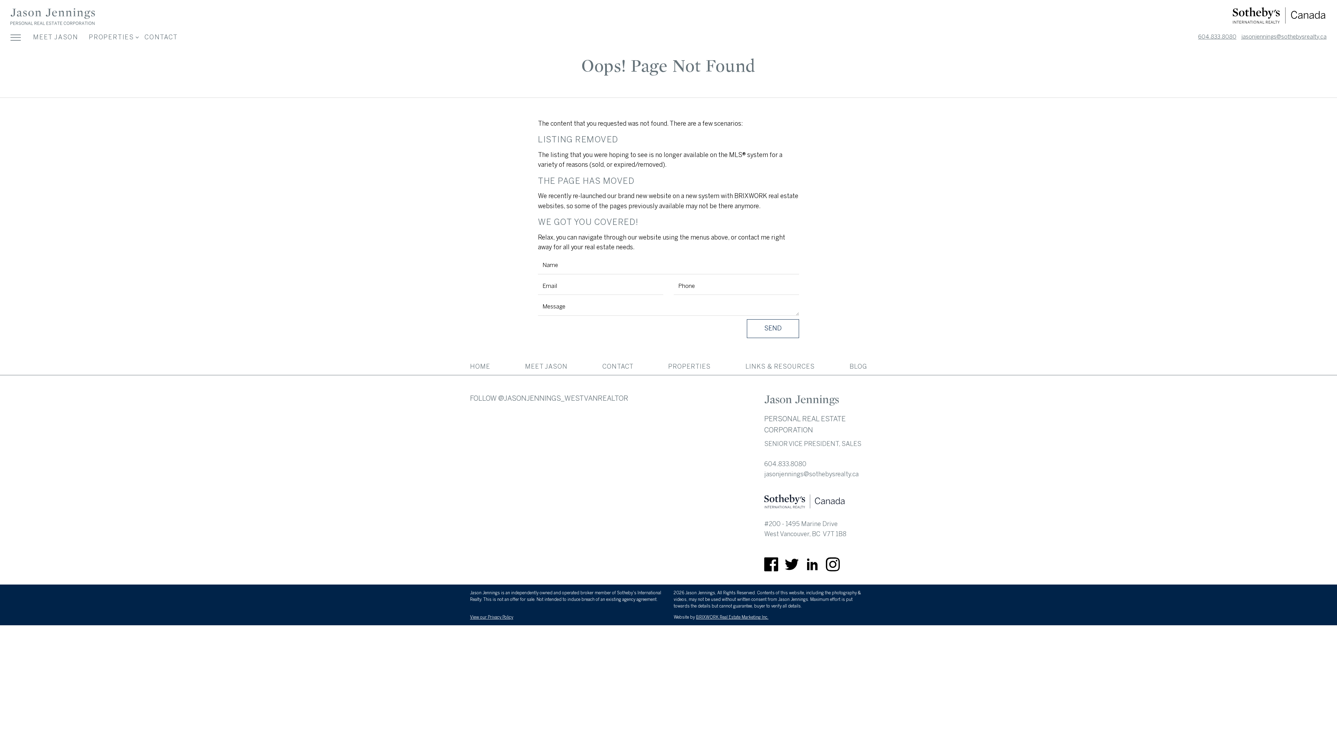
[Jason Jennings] (52, 24)
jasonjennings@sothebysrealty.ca (1284, 36)
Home (480, 366)
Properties (689, 366)
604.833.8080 (1217, 36)
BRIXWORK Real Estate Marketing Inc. (732, 617)
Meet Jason (55, 37)
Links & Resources (780, 366)
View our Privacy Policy (491, 617)
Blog (858, 366)
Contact (161, 37)
